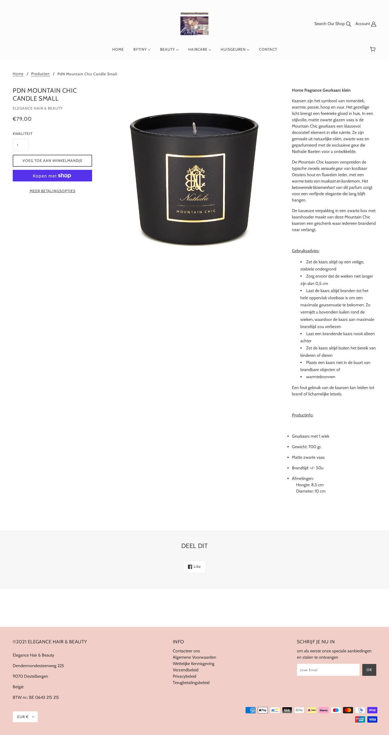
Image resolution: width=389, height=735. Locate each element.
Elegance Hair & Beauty (38, 108)
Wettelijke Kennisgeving (193, 663)
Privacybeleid (184, 676)
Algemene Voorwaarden (194, 657)
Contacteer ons (186, 650)
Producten (40, 74)
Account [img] (363, 23)
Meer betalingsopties (52, 191)
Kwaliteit (21, 133)
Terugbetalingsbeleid (191, 682)
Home (18, 74)
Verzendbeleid (185, 669)
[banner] (194, 23)
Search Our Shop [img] (330, 23)
